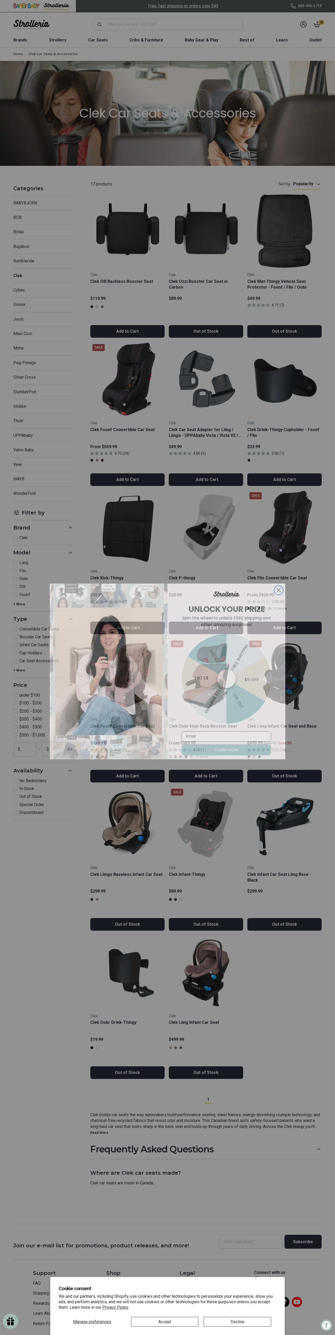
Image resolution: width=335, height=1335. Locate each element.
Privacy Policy (115, 1307)
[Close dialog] (278, 586)
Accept (164, 1321)
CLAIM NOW (226, 746)
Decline (237, 1321)
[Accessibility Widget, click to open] (326, 1325)
